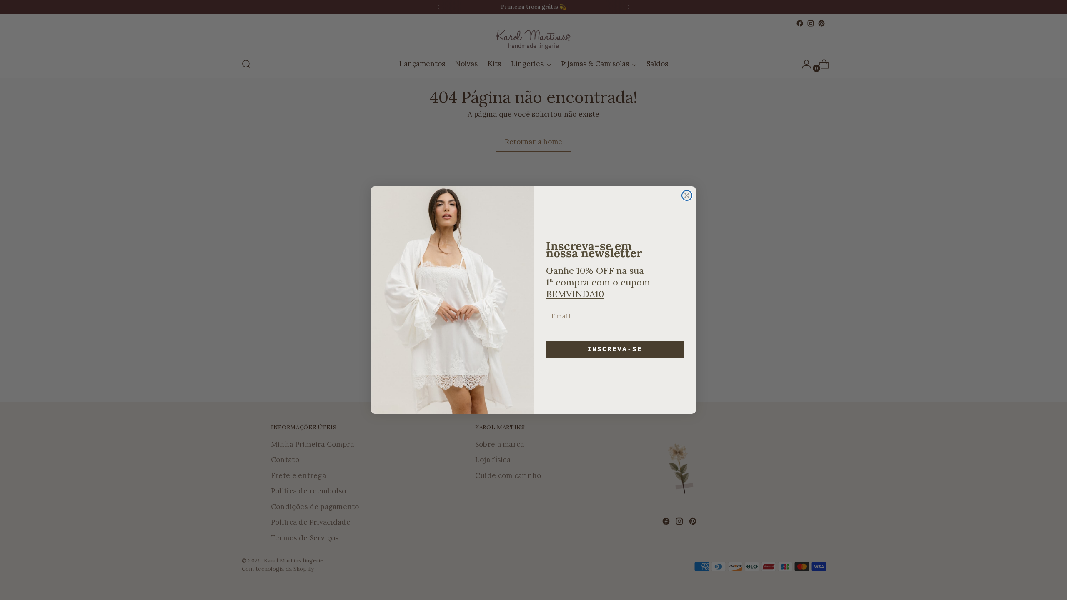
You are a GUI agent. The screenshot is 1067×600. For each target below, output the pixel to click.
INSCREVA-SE (614, 349)
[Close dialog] (687, 195)
